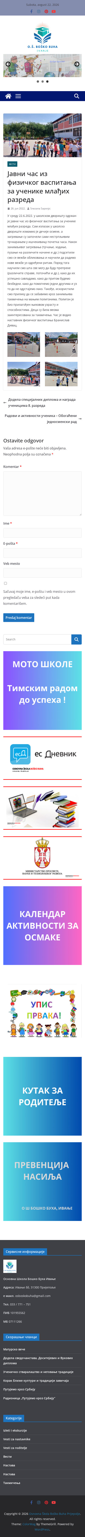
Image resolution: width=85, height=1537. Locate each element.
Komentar (12, 466)
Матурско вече (14, 1349)
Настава (9, 1465)
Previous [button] (8, 64)
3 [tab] (47, 81)
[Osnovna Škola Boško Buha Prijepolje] (8, 96)
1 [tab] (38, 81)
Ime (7, 523)
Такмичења (11, 1483)
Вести (12, 164)
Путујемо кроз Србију (19, 1389)
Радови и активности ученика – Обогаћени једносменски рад (41, 418)
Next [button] (76, 64)
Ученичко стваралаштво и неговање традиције (38, 1372)
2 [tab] (42, 81)
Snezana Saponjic (40, 208)
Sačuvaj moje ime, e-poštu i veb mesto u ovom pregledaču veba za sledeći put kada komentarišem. (39, 597)
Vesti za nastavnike (16, 1439)
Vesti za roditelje (15, 1448)
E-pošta (10, 543)
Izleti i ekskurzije (15, 1430)
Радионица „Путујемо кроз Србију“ (29, 1398)
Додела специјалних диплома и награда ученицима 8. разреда (42, 402)
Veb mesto (11, 563)
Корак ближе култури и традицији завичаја (36, 1380)
